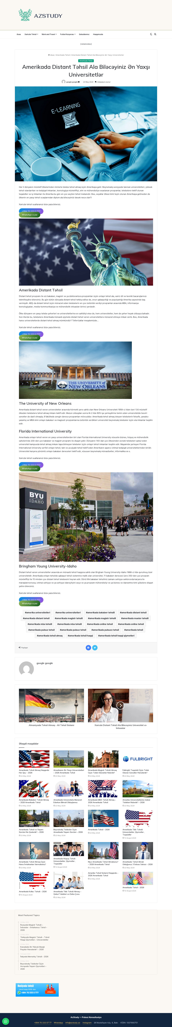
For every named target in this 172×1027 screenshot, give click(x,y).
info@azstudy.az (72, 1022)
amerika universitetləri (69, 612)
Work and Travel (48, 34)
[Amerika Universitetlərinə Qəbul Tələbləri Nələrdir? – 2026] (138, 788)
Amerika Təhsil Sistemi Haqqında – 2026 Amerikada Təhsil (103, 874)
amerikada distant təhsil (36, 618)
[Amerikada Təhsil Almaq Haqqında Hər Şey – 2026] (34, 759)
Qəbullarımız (84, 34)
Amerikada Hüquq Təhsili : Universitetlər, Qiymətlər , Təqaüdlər (64, 861)
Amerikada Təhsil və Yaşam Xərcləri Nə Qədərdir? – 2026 (31, 830)
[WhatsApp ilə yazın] (5, 1021)
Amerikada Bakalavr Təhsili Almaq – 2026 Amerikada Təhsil (34, 801)
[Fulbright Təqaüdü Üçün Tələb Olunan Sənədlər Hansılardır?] (138, 759)
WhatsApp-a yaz (29, 214)
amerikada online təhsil (131, 624)
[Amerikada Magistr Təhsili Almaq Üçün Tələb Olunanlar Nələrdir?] (103, 759)
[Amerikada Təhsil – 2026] (103, 818)
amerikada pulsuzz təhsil (106, 629)
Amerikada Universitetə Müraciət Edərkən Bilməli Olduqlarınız (67, 801)
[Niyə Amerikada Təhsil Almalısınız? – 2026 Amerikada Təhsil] (103, 850)
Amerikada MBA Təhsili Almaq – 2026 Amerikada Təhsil (102, 801)
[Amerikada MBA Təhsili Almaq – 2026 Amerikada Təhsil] (103, 788)
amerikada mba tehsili (40, 624)
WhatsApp (58, 1022)
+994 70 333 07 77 (42, 1022)
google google (72, 82)
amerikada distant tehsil (133, 612)
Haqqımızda (98, 34)
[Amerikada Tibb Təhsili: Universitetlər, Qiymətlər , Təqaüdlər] (138, 818)
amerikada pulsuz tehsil (42, 629)
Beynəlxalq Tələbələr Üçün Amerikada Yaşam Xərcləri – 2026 (68, 830)
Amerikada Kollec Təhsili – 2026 (32, 891)
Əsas (19, 34)
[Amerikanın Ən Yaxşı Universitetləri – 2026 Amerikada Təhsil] (68, 759)
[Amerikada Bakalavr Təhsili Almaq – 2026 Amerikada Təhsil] (34, 788)
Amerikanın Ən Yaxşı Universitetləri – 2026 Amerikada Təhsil (68, 771)
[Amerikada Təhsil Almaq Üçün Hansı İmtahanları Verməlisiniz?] (34, 850)
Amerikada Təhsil (63, 55)
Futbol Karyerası (67, 34)
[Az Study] (40, 15)
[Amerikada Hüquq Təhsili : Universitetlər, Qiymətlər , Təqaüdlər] (68, 849)
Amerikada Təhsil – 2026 (99, 829)
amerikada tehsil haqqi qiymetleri (117, 635)
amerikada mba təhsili (70, 624)
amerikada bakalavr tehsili (101, 612)
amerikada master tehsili (135, 618)
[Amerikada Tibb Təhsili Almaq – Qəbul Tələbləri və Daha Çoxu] (68, 880)
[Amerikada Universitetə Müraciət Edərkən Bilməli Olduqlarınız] (68, 788)
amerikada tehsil (134, 629)
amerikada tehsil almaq (50, 635)
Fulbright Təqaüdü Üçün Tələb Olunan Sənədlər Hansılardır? (136, 771)
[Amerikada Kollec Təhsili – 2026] (34, 880)
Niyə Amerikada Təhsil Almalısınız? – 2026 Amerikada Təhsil (103, 863)
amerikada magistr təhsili (102, 618)
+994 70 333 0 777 (31, 211)
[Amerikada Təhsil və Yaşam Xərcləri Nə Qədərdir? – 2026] (34, 818)
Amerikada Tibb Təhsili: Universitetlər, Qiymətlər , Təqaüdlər (134, 832)
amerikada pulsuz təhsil (73, 629)
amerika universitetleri (38, 612)
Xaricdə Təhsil (30, 34)
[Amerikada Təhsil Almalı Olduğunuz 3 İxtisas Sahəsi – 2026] (138, 850)
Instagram (87, 1022)
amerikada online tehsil (100, 624)
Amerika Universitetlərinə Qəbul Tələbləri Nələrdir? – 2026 (136, 801)
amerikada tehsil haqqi (81, 635)
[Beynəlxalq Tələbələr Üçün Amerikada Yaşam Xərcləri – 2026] (68, 818)
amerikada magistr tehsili (69, 618)
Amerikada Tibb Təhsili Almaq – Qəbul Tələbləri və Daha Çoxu (67, 892)
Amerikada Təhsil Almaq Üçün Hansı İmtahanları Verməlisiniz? (32, 863)
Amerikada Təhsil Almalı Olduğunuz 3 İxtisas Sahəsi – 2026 (138, 863)
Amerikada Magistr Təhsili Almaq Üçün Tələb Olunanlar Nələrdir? (102, 771)
